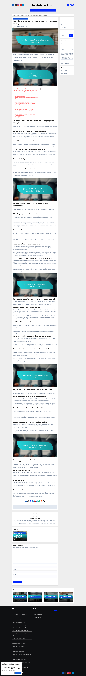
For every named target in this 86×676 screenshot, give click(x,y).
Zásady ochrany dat (38, 614)
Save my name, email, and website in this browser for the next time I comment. (29, 579)
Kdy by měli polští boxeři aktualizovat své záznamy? (24, 109)
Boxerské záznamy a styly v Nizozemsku (19, 614)
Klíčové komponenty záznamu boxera (21, 92)
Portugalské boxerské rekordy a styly (19, 627)
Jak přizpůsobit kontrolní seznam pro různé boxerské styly (25, 102)
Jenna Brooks (18, 26)
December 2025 (64, 70)
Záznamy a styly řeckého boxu (18, 651)
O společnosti (63, 24)
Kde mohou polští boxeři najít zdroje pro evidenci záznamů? (25, 114)
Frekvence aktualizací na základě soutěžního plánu (24, 110)
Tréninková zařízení (18, 117)
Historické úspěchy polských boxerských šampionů (18, 536)
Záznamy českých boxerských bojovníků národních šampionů (49, 600)
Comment (15, 549)
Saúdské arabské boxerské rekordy (18, 638)
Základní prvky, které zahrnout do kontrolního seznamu (24, 98)
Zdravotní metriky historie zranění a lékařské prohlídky (24, 108)
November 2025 (64, 73)
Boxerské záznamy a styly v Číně (18, 611)
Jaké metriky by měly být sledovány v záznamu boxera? (24, 103)
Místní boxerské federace (19, 115)
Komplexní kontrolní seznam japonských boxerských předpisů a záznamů (66, 62)
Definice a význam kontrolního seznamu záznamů (23, 91)
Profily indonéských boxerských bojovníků (20, 630)
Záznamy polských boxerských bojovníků (18, 533)
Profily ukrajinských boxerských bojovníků (20, 633)
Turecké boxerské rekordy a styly (66, 597)
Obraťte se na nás (64, 27)
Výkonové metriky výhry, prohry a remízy (22, 104)
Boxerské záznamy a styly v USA (18, 617)
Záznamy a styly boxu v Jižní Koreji (18, 646)
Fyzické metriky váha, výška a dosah (21, 105)
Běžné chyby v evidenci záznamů (20, 96)
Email (14, 569)
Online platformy (18, 116)
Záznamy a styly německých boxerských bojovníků (21, 648)
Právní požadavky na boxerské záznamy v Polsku (23, 95)
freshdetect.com (43, 5)
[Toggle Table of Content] (39, 89)
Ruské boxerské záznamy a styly (18, 635)
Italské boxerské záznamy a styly (18, 622)
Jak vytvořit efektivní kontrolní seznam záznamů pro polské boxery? (27, 97)
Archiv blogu (63, 22)
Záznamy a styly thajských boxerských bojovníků (21, 654)
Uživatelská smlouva (38, 622)
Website (14, 574)
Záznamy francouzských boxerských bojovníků (19, 597)
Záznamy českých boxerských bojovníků (50, 597)
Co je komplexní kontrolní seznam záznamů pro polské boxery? (26, 90)
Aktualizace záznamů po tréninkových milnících (23, 111)
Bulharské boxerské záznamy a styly (19, 619)
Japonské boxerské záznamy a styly (19, 625)
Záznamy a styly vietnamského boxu (33, 597)
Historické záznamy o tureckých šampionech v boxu (65, 600)
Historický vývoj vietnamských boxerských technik (35, 600)
